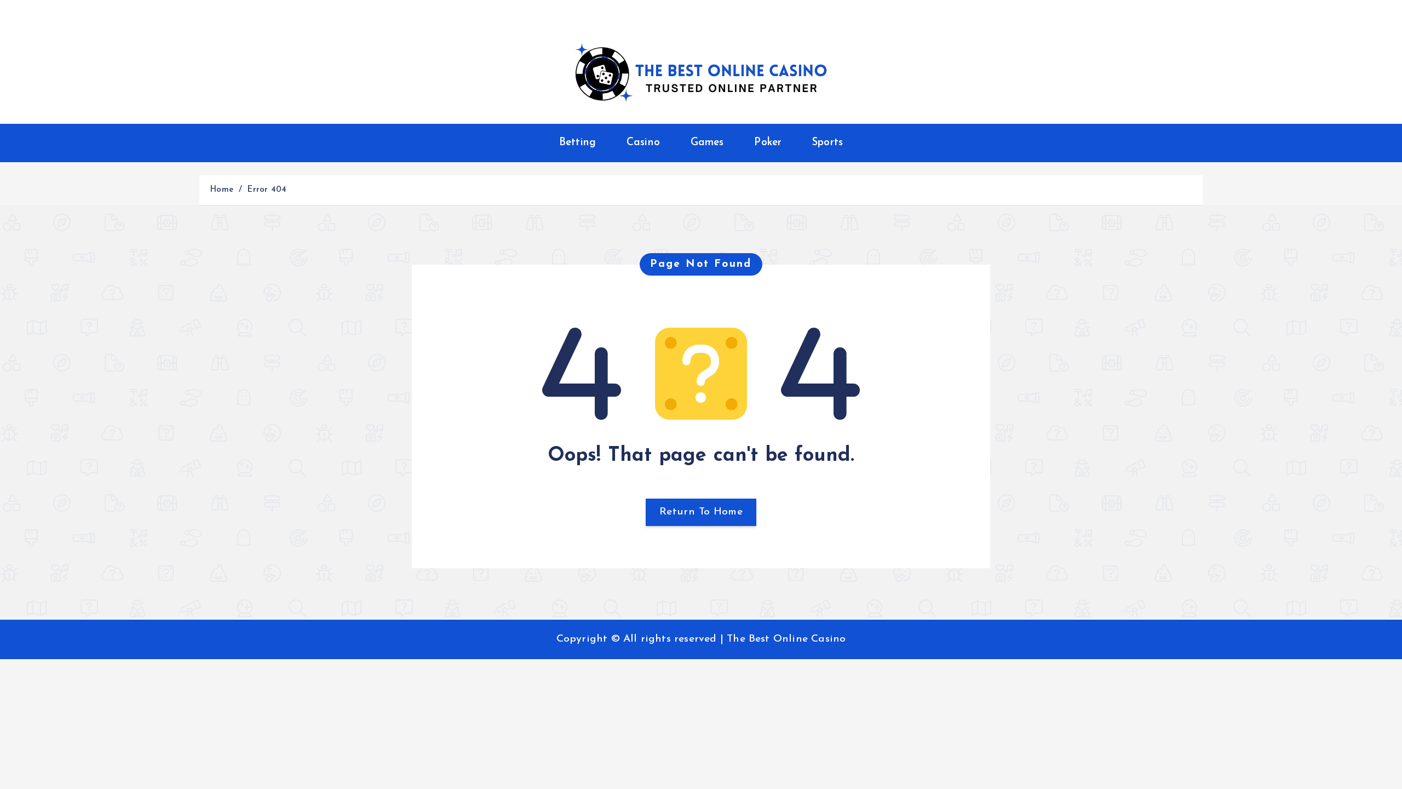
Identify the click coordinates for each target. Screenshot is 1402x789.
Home (221, 190)
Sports (827, 143)
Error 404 (266, 190)
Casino (643, 143)
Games (707, 143)
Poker (768, 143)
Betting (577, 143)
